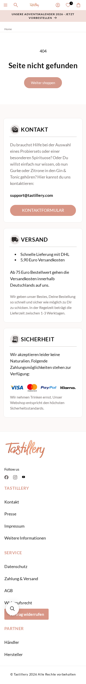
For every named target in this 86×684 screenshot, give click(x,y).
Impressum (14, 526)
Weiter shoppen (43, 83)
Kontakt (11, 501)
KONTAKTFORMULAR (43, 210)
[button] (5, 5)
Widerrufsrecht (18, 602)
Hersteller (13, 654)
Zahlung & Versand (21, 578)
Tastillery (21, 674)
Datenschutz (15, 566)
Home (8, 29)
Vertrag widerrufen (26, 614)
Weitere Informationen (25, 537)
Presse (10, 513)
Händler (11, 642)
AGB (8, 590)
